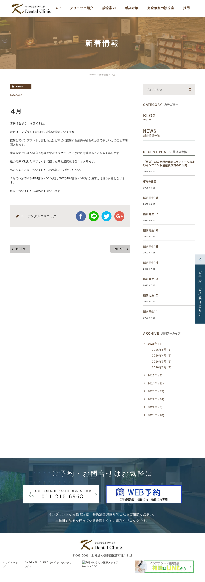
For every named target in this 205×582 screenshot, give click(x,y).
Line (94, 216)
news (19, 86)
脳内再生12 (150, 295)
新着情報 (103, 75)
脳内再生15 (150, 246)
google (119, 216)
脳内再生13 (150, 279)
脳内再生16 (150, 230)
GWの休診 (150, 181)
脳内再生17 (150, 214)
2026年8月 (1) (162, 349)
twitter (106, 216)
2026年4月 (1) (162, 355)
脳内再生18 (150, 198)
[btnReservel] (144, 500)
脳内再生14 (150, 262)
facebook (81, 216)
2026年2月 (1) (162, 367)
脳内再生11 (150, 311)
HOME (92, 75)
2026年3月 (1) (162, 361)
